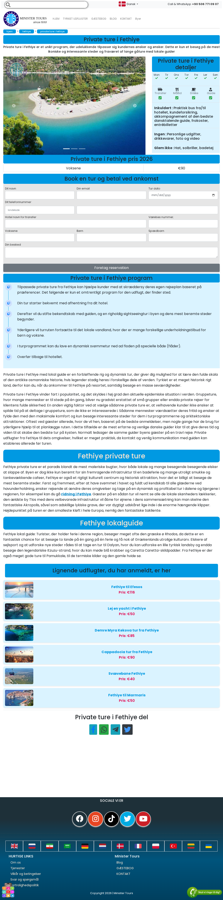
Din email (83, 188)
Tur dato (154, 188)
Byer (138, 19)
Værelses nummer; (161, 217)
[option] (90, 106)
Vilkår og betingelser (25, 874)
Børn (80, 231)
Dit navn (10, 188)
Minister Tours (33, 20)
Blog (120, 862)
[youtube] (143, 819)
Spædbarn (156, 231)
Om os (15, 862)
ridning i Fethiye (76, 494)
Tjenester (17, 868)
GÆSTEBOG (98, 19)
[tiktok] (111, 819)
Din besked (13, 245)
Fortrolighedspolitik (24, 885)
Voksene (11, 231)
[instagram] (95, 819)
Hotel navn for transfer (20, 217)
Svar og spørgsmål (24, 879)
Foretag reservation (111, 267)
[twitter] (127, 819)
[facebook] (79, 819)
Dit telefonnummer (18, 202)
